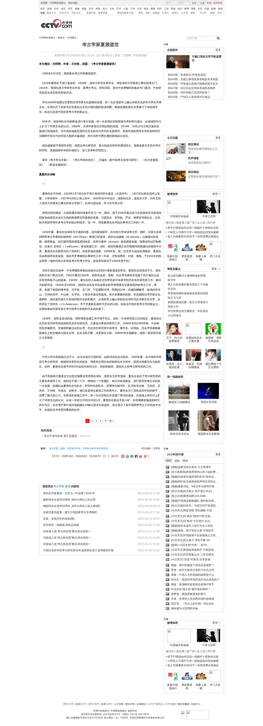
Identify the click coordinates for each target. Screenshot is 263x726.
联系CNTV (106, 704)
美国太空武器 (209, 401)
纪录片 (165, 13)
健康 (153, 8)
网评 (185, 460)
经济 (56, 8)
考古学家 (53, 448)
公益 (125, 8)
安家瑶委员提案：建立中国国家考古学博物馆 (70, 512)
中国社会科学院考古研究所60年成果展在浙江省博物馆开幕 (78, 550)
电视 (42, 13)
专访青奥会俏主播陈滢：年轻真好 (188, 311)
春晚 (77, 8)
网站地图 (72, 3)
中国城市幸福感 (179, 216)
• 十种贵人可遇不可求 (179, 232)
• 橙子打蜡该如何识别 (179, 227)
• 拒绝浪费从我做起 (207, 236)
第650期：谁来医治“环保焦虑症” (187, 74)
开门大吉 (215, 256)
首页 (42, 8)
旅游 (146, 8)
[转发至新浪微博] (140, 456)
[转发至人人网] (131, 456)
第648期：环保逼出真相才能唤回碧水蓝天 (193, 83)
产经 (132, 8)
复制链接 (81, 456)
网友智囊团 (183, 704)
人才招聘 (118, 704)
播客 (192, 13)
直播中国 (91, 13)
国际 (177, 460)
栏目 (219, 13)
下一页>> (109, 421)
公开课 (184, 13)
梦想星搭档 (187, 258)
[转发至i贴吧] (135, 456)
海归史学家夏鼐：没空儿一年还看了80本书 (69, 493)
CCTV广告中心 (155, 704)
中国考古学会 (74, 448)
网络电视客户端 (125, 13)
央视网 (43, 3)
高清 (140, 13)
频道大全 (51, 13)
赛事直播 (102, 13)
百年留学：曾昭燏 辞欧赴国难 (61, 524)
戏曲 (84, 8)
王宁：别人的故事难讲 (174, 339)
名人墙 (201, 222)
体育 (63, 8)
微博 (186, 8)
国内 (168, 460)
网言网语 (193, 144)
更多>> (216, 193)
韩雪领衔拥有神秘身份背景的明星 (188, 293)
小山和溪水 (174, 315)
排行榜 (211, 222)
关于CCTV (68, 704)
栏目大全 (64, 13)
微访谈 (170, 222)
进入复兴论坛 (104, 55)
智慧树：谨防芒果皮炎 (213, 339)
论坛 (200, 8)
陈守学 (172, 280)
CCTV (203, 13)
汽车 (139, 8)
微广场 (191, 222)
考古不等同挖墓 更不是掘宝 (60, 435)
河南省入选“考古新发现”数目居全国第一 (67, 531)
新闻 (49, 8)
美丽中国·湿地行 (173, 258)
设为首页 (218, 3)
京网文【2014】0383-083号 (135, 714)
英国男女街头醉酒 (208, 433)
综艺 (70, 8)
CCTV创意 (170, 704)
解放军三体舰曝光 (179, 402)
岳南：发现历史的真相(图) (59, 518)
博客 (193, 8)
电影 (148, 13)
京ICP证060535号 (112, 714)
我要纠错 (67, 456)
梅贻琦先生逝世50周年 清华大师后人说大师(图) (71, 505)
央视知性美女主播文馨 (194, 339)
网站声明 (130, 704)
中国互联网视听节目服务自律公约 (147, 717)
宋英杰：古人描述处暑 (174, 365)
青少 (105, 8)
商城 (173, 8)
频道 (212, 13)
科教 (98, 8)
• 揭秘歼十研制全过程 (206, 227)
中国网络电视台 (58, 3)
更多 (218, 49)
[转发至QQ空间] (127, 456)
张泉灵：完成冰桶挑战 (194, 365)
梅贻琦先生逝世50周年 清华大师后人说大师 (69, 499)
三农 (166, 8)
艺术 (118, 8)
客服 (209, 3)
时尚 (159, 8)
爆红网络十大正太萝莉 (213, 365)
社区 (180, 8)
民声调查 (193, 158)
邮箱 (213, 8)
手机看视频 (140, 55)
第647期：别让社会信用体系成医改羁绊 (191, 88)
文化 (112, 8)
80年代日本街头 (179, 433)
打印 (56, 456)
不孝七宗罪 (209, 216)
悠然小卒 (173, 306)
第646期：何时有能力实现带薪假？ (189, 92)
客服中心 (195, 704)
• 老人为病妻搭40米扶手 (180, 236)
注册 (202, 3)
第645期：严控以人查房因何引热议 (189, 96)
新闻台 (61, 37)
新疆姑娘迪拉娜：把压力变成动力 (188, 302)
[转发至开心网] (122, 456)
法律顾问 (141, 704)
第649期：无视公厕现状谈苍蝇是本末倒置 (193, 79)
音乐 (91, 8)
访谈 (206, 8)
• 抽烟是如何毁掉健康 (206, 232)
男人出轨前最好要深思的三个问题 (188, 284)
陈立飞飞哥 (174, 297)
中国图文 (71, 37)
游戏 (220, 8)
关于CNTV (93, 704)
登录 (194, 3)
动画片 (175, 13)
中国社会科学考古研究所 (95, 448)
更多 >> (216, 268)
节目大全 (76, 13)
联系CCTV (81, 704)
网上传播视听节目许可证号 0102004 (84, 717)
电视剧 (156, 13)
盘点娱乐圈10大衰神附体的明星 (187, 275)
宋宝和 (172, 288)
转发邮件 (95, 456)
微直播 (180, 222)
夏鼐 (62, 448)
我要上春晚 (201, 258)
